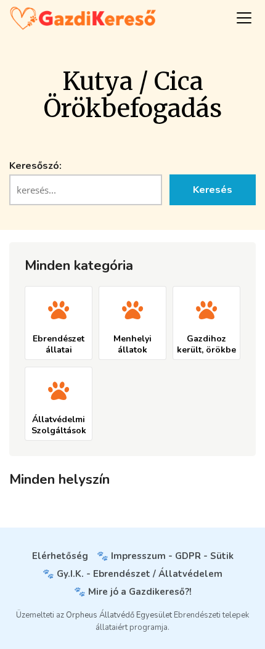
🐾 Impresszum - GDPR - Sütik (165, 556)
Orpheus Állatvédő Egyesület (119, 615)
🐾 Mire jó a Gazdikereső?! (133, 592)
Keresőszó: (35, 166)
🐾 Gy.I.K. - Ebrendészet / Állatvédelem (132, 574)
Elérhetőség (60, 556)
